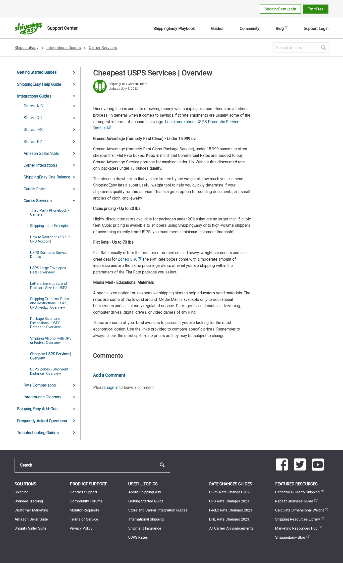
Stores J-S (33, 129)
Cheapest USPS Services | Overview (50, 356)
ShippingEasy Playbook (174, 28)
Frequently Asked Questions (42, 420)
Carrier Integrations (40, 165)
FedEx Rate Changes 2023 (230, 510)
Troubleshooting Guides (38, 432)
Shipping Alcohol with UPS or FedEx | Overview (51, 340)
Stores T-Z (33, 141)
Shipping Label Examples (50, 226)
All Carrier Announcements (231, 528)
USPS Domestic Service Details (49, 255)
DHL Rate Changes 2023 (229, 519)
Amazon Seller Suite (41, 153)
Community (249, 28)
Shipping (21, 492)
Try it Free (315, 9)
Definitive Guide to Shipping (297, 492)
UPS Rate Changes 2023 (229, 501)
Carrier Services (103, 47)
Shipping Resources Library (297, 519)
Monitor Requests (84, 510)
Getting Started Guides (37, 72)
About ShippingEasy (144, 492)
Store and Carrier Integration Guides (158, 510)
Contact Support (83, 492)
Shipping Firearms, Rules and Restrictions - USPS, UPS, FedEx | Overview (49, 303)
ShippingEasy (26, 47)
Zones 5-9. (127, 259)
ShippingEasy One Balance (47, 177)
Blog (280, 28)
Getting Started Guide (145, 501)
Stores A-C (33, 106)
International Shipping (146, 519)
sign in (112, 387)
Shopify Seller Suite (30, 528)
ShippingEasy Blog (290, 537)
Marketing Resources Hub (296, 528)
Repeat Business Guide (294, 501)
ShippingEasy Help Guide (39, 84)
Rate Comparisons (40, 385)
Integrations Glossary (42, 397)
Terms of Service (84, 519)
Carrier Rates (35, 188)
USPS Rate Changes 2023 (230, 492)
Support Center (62, 28)
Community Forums (86, 501)
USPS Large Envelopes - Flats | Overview (49, 270)
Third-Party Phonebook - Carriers (49, 212)
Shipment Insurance (144, 528)
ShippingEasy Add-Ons (37, 408)
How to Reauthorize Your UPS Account (50, 239)
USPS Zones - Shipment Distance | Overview (49, 371)
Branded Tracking (29, 501)
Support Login (316, 28)
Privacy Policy (81, 528)
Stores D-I (33, 117)
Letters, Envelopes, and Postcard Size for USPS (49, 286)
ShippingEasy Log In (280, 9)
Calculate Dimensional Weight (299, 510)
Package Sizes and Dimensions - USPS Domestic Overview (45, 323)
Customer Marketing (31, 510)
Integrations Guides (63, 47)
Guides (217, 28)
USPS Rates (138, 537)
